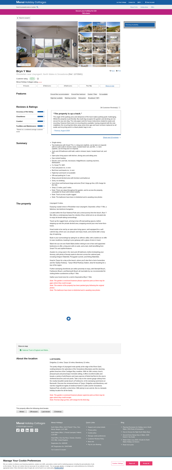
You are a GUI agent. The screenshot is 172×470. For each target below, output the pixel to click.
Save (113, 71)
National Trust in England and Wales (35, 350)
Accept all (146, 463)
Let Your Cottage (121, 2)
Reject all (132, 463)
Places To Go (134, 7)
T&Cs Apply (86, 13)
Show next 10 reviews (111, 137)
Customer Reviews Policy (96, 439)
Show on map (110, 86)
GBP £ (139, 2)
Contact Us (132, 2)
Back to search (24, 18)
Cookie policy (92, 433)
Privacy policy (92, 430)
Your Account (150, 2)
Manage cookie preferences (97, 436)
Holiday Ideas (144, 7)
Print (119, 71)
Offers (152, 7)
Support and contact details (96, 427)
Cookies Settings (117, 463)
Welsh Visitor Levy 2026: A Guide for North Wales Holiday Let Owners (136, 441)
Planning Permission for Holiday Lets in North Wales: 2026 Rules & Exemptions (137, 428)
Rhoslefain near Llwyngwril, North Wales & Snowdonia (49, 74)
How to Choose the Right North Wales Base (136, 432)
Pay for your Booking (94, 444)
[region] (86, 463)
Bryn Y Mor (23, 71)
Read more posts (128, 444)
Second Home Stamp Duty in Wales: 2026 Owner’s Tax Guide (136, 436)
